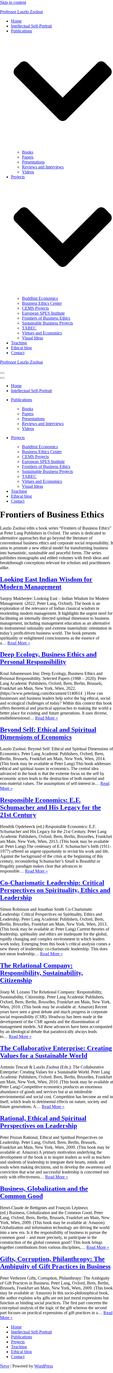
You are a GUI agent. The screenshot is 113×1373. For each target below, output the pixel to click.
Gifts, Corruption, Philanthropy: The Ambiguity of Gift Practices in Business (55, 1262)
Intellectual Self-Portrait (31, 26)
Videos (28, 172)
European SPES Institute (43, 313)
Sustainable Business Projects (47, 323)
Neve (4, 1366)
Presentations (33, 162)
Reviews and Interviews (43, 167)
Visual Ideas (32, 338)
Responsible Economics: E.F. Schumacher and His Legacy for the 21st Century (50, 807)
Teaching (19, 343)
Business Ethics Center (42, 303)
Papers (27, 157)
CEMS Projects (35, 308)
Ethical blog (21, 347)
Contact (17, 352)
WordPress (43, 1366)
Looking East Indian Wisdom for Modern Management (46, 583)
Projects (18, 1341)
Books (27, 152)
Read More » (18, 643)
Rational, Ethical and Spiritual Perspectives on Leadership (43, 1122)
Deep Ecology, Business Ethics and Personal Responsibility (48, 658)
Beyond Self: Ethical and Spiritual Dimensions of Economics (48, 733)
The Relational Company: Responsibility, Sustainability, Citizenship (41, 973)
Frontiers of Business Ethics (46, 318)
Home (16, 21)
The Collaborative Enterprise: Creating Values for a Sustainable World (56, 1052)
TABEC (29, 328)
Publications (21, 1337)
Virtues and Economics (42, 333)
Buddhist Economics (40, 298)
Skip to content (13, 2)
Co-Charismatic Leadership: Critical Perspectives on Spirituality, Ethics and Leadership (55, 890)
